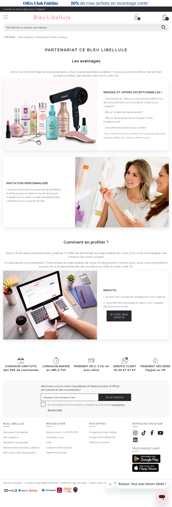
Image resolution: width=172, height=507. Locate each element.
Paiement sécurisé (56, 452)
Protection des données (73, 482)
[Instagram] (135, 435)
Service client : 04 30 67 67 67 (62, 432)
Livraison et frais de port (59, 447)
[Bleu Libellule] (58, 17)
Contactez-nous (55, 437)
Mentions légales (12, 482)
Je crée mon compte (119, 316)
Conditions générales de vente (41, 482)
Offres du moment (99, 442)
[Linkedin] (135, 442)
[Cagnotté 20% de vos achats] (86, 3)
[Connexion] (137, 17)
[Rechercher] (163, 27)
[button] (110, 17)
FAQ (48, 442)
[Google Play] (146, 462)
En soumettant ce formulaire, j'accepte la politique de (86, 407)
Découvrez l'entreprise (15, 432)
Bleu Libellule (25, 37)
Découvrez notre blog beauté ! (19, 452)
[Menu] (5, 17)
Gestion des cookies (100, 482)
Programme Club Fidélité (103, 432)
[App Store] (145, 471)
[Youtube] (160, 435)
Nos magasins (11, 437)
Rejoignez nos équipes (15, 442)
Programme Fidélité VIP (102, 437)
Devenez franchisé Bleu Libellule (21, 447)
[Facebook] (152, 435)
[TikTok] (144, 435)
